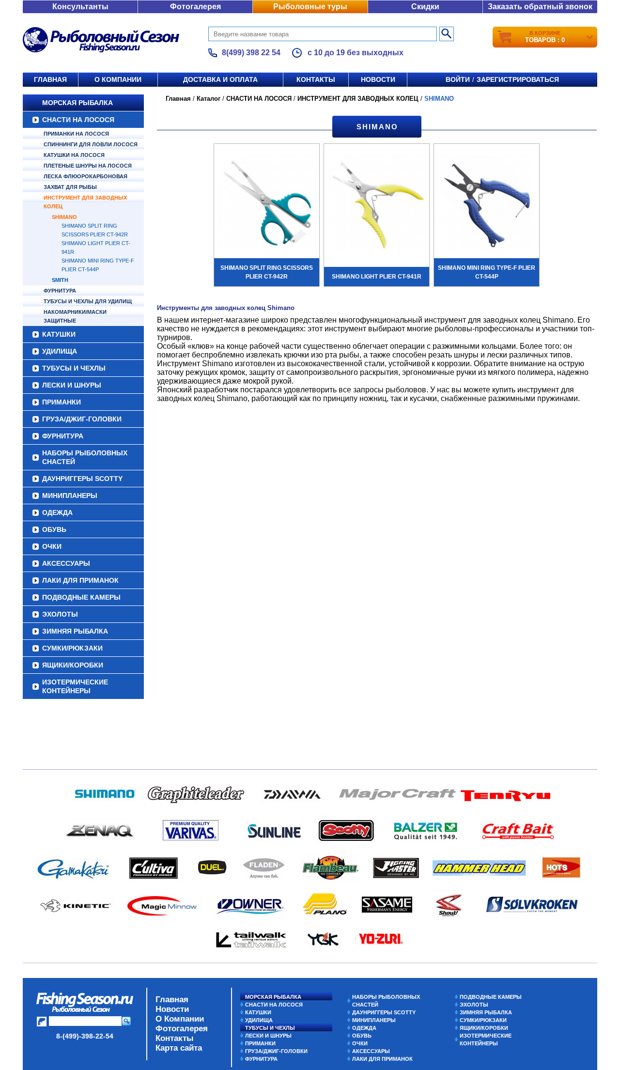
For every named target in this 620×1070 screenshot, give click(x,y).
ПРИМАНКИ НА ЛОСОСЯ (76, 134)
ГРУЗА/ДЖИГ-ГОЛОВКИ (82, 419)
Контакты (315, 79)
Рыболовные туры (310, 6)
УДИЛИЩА (59, 351)
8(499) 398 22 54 (251, 52)
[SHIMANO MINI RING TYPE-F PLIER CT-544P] (486, 204)
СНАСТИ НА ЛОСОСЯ (78, 120)
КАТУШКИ (59, 334)
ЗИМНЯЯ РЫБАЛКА (75, 631)
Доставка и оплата (220, 79)
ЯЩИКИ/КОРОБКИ (72, 665)
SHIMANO (64, 217)
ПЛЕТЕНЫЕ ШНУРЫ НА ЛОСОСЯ (88, 166)
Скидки (425, 6)
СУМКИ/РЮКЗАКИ (72, 648)
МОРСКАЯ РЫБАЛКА (77, 103)
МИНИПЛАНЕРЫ (69, 495)
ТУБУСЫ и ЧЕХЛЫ (74, 368)
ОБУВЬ (54, 529)
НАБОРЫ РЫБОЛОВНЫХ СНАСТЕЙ (84, 457)
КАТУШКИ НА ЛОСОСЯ (74, 155)
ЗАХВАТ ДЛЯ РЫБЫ (70, 187)
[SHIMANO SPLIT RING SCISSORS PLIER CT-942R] (266, 204)
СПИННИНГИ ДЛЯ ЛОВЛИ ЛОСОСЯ (91, 144)
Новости (378, 79)
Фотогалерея (195, 6)
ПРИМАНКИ (61, 402)
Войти (458, 79)
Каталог (208, 98)
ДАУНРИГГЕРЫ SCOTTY (82, 478)
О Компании (179, 1018)
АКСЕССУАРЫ (66, 563)
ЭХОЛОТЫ (60, 614)
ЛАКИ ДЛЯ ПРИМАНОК (80, 580)
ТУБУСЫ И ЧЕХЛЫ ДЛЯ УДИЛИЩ (88, 301)
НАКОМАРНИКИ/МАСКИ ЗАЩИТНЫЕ (75, 316)
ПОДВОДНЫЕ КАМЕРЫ (81, 597)
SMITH (60, 280)
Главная (50, 79)
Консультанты (80, 6)
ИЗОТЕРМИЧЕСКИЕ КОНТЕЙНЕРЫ (75, 686)
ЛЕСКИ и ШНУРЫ (71, 385)
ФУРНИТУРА (60, 291)
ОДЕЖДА (57, 512)
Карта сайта (178, 1048)
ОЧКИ (52, 546)
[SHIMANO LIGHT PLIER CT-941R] (376, 204)
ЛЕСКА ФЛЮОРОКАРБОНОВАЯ (85, 176)
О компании (117, 79)
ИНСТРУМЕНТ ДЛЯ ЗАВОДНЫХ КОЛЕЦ (85, 202)
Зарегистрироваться (518, 79)
